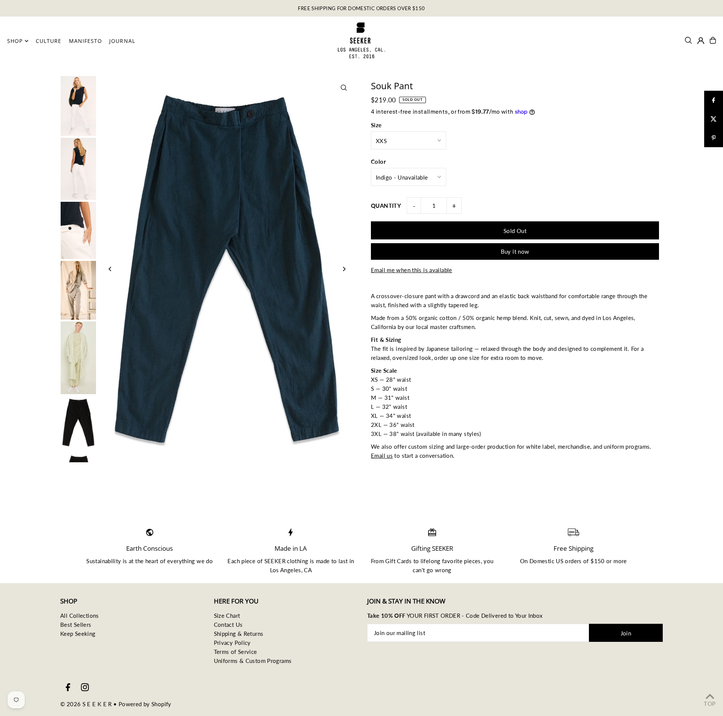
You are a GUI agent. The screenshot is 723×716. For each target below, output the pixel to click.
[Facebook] (68, 687)
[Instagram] (85, 687)
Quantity (386, 205)
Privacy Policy (232, 642)
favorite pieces (461, 561)
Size (376, 125)
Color (378, 161)
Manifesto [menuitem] (85, 40)
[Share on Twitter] (713, 119)
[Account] (700, 40)
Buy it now (515, 251)
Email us (382, 455)
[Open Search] (688, 40)
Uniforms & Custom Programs (253, 660)
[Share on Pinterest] (713, 137)
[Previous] (110, 269)
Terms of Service (235, 651)
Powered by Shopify (145, 704)
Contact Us (228, 624)
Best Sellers (76, 624)
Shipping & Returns (239, 633)
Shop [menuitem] (15, 40)
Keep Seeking (78, 633)
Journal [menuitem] (122, 40)
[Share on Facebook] (713, 100)
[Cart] (713, 40)
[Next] (343, 269)
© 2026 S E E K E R (86, 704)
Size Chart (227, 615)
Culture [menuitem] (48, 40)
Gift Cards (398, 561)
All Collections (79, 615)
